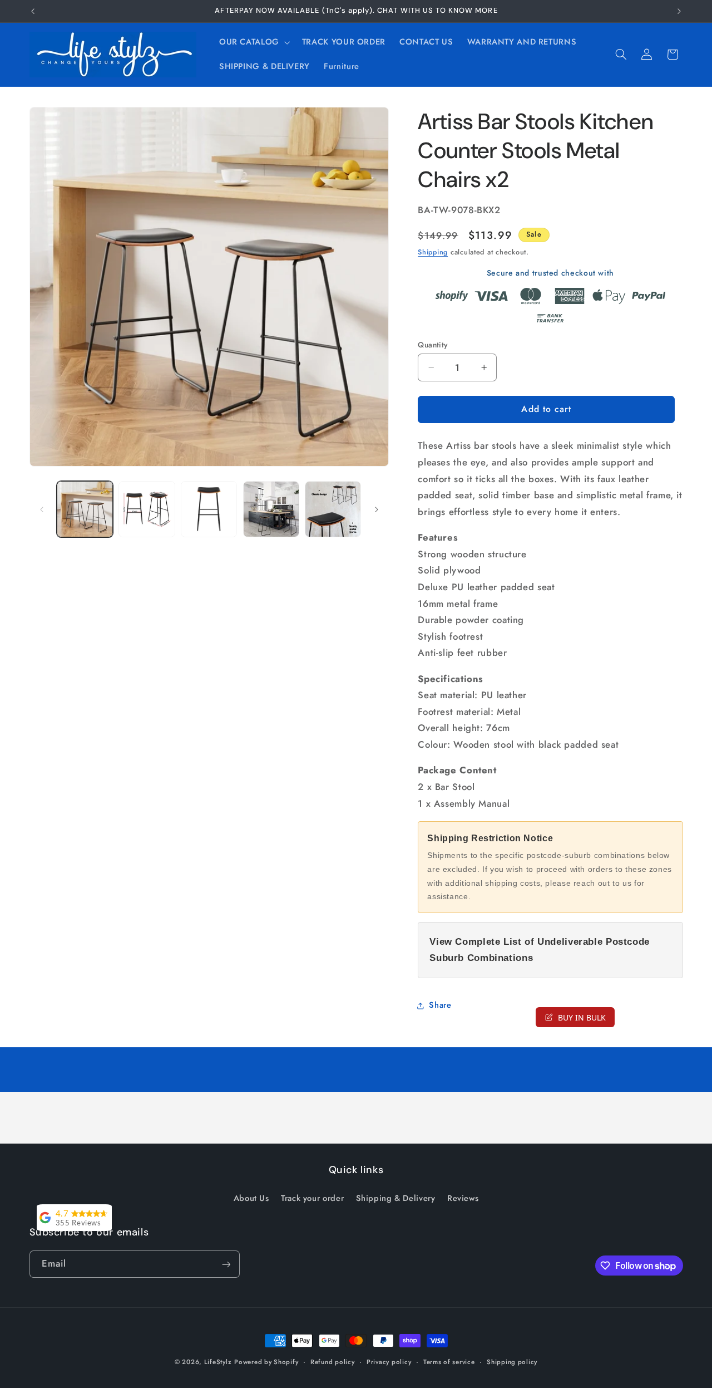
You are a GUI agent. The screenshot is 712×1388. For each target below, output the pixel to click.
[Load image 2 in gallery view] (146, 509)
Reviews (462, 1197)
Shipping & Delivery (396, 1197)
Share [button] (440, 1005)
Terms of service (449, 1361)
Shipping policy (512, 1361)
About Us (251, 1197)
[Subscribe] (226, 1264)
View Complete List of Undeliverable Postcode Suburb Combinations (539, 950)
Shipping (433, 252)
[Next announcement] (679, 11)
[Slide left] (41, 509)
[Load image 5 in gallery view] (333, 509)
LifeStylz (218, 1361)
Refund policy (332, 1361)
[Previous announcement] (33, 11)
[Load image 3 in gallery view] (209, 509)
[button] (253, 42)
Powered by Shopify (266, 1361)
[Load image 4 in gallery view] (271, 509)
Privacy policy (389, 1361)
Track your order (312, 1197)
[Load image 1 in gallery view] (85, 509)
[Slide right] (376, 509)
